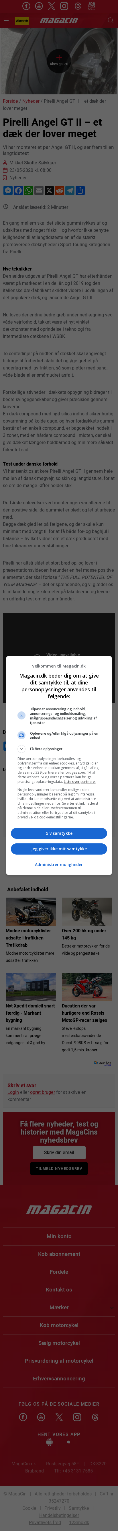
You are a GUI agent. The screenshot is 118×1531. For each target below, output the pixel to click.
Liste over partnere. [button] (80, 781)
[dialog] (59, 765)
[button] (59, 749)
